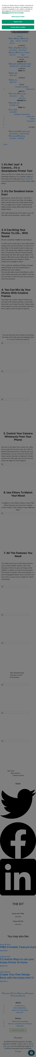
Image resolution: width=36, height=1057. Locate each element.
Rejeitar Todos (18, 21)
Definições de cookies (18, 16)
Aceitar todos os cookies (18, 27)
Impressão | (6, 12)
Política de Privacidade (17, 12)
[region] (18, 15)
